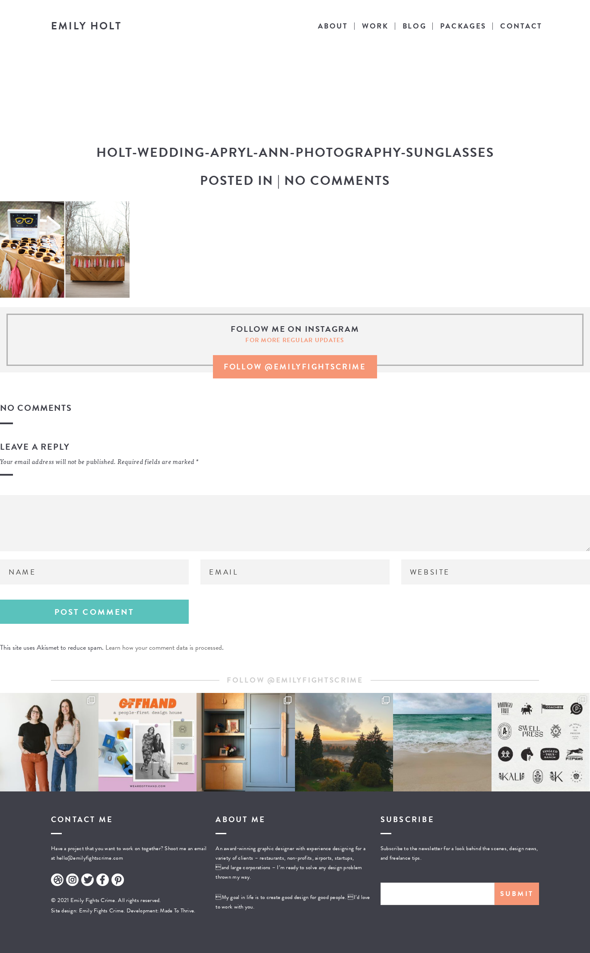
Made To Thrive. (177, 910)
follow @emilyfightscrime (295, 366)
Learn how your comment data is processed (163, 647)
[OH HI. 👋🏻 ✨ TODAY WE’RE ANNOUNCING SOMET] (147, 742)
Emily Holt (86, 26)
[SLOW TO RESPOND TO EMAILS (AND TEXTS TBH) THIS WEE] (442, 742)
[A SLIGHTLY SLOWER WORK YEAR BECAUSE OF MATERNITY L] (541, 742)
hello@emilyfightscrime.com (90, 858)
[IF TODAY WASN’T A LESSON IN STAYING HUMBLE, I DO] (49, 742)
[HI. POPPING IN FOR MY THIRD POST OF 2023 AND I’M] (344, 742)
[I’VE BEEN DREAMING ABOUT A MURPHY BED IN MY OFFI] (246, 742)
